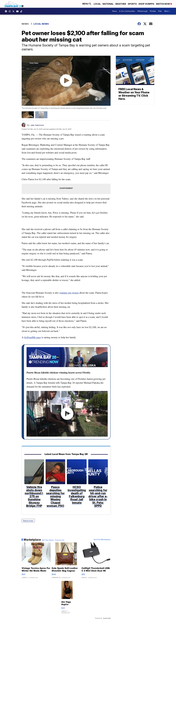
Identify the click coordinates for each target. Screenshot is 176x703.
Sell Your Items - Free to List (53, 540)
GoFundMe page (32, 337)
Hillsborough (142, 11)
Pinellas (153, 11)
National (108, 4)
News (114, 11)
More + (167, 11)
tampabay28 (14, 11)
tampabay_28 (10, 11)
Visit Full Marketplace (102, 540)
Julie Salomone (37, 125)
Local (97, 4)
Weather (120, 4)
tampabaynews (6, 11)
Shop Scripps (146, 4)
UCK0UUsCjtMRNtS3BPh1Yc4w (18, 11)
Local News (41, 24)
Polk (160, 11)
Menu (85, 4)
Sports (132, 4)
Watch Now (163, 4)
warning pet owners (69, 292)
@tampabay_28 (21, 11)
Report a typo (28, 521)
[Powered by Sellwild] (107, 618)
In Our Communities (127, 11)
